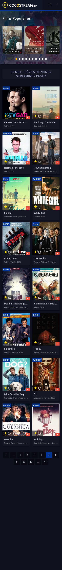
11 (31, 461)
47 (45, 461)
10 (24, 461)
